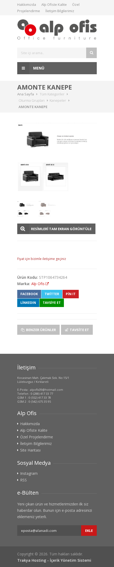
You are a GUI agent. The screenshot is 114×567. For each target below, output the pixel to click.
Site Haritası (30, 450)
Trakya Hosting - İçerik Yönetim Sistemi (54, 560)
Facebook (29, 294)
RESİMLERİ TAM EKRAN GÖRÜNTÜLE (61, 228)
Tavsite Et (79, 329)
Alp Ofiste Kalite (54, 4)
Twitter (52, 294)
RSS (23, 480)
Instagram (29, 473)
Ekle (89, 530)
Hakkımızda (26, 4)
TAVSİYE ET (52, 302)
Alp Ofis (38, 283)
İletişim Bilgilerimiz (59, 10)
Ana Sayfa (25, 94)
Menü (38, 68)
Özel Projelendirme (36, 437)
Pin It (71, 294)
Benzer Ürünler (40, 329)
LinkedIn (28, 302)
